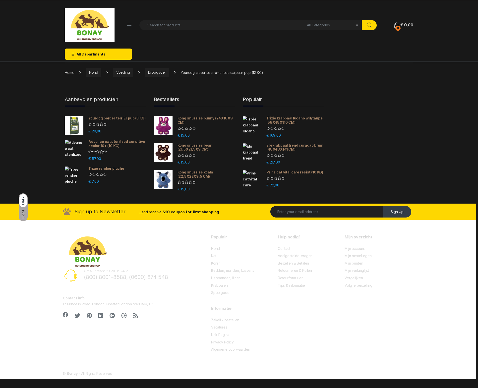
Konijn (216, 263)
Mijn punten (354, 263)
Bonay (72, 373)
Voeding (123, 72)
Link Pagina (220, 335)
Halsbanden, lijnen (225, 278)
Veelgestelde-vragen (295, 256)
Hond (93, 72)
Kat (213, 256)
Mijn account (355, 248)
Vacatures (219, 327)
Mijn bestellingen (358, 256)
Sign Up (397, 212)
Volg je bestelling (358, 285)
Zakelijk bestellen (225, 320)
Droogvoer (157, 72)
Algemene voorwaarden (230, 349)
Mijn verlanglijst (357, 270)
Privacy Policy (222, 342)
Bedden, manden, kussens (232, 270)
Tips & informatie (291, 285)
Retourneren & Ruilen (295, 270)
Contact (284, 248)
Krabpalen (219, 285)
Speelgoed (220, 292)
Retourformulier (290, 278)
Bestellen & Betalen (293, 263)
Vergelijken (354, 278)
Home (69, 72)
